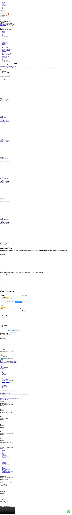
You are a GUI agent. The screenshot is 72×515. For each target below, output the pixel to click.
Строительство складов (6, 472)
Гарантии (4, 6)
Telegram (3, 360)
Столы (3, 40)
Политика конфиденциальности (5, 395)
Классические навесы (6, 50)
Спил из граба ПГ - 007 (4, 178)
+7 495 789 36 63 (3, 18)
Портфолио (4, 2)
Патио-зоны (4, 34)
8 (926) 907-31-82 (3, 24)
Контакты (4, 8)
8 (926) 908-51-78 (3, 25)
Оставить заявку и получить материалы (7, 358)
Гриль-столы (4, 57)
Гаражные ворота (5, 43)
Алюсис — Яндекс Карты (14, 332)
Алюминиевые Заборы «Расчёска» (8, 380)
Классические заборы (6, 54)
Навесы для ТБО (5, 47)
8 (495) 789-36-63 (3, 23)
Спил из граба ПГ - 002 (4, 219)
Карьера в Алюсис (5, 7)
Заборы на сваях (5, 379)
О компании (4, 5)
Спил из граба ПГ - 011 (4, 117)
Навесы (3, 32)
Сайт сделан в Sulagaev (4, 399)
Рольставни (4, 44)
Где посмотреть (4, 386)
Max (1, 360)
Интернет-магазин (3, 0)
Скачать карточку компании (5, 393)
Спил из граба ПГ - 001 (4, 137)
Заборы (3, 33)
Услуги (3, 3)
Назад (2, 460)
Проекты (3, 387)
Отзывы (3, 4)
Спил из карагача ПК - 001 (4, 199)
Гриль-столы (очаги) (5, 35)
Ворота (3, 31)
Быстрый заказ (7, 99)
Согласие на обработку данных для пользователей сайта (9, 398)
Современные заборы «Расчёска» (7, 53)
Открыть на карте (3, 448)
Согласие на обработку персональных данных (8, 396)
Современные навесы (6, 46)
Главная (3, 450)
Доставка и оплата (5, 456)
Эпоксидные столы (5, 36)
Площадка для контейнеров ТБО (7, 473)
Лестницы (4, 470)
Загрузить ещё (3, 244)
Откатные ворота (5, 42)
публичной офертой (12, 362)
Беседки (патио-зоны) (6, 382)
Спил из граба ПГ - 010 (4, 158)
